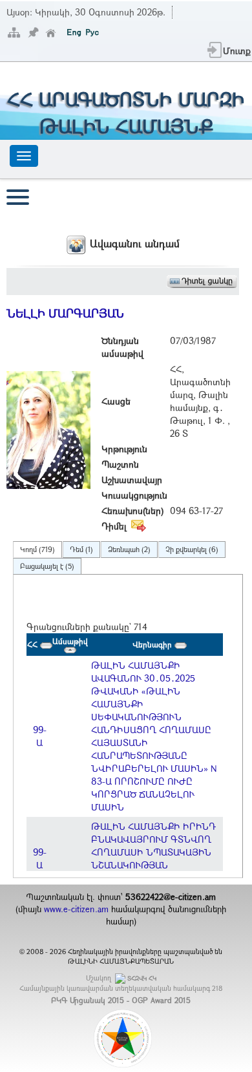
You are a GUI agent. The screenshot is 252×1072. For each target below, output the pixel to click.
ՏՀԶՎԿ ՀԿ (141, 978)
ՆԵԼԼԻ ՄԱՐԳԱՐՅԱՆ (65, 313)
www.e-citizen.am (76, 909)
